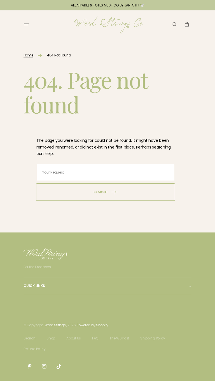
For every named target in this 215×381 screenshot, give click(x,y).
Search (29, 338)
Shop (50, 338)
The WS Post (119, 338)
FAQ (95, 338)
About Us (73, 338)
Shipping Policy (152, 338)
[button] (26, 24)
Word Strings (55, 325)
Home (28, 55)
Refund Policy (34, 348)
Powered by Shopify (92, 325)
